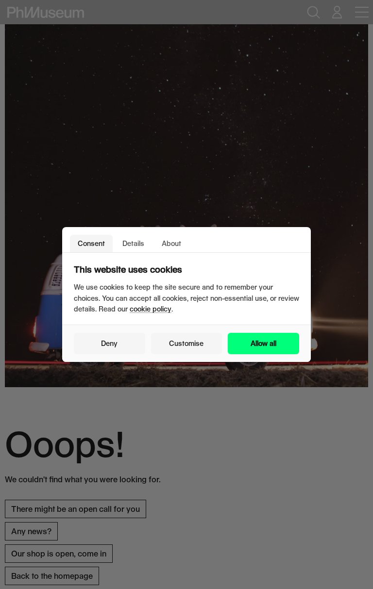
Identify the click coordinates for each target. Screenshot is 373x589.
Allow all (263, 343)
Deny (109, 343)
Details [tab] (133, 243)
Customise (186, 343)
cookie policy (150, 309)
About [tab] (171, 243)
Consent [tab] (91, 243)
